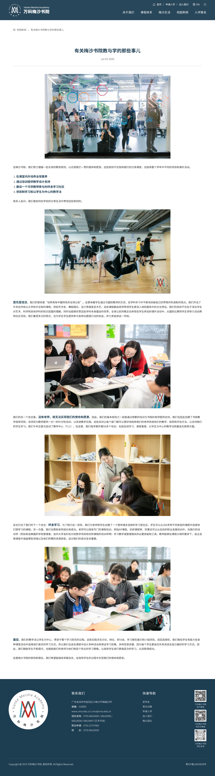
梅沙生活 (164, 12)
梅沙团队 (147, 720)
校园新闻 (182, 12)
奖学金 (146, 701)
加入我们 (184, 4)
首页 (159, 4)
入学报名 (200, 12)
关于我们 (128, 12)
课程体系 (146, 12)
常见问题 (147, 706)
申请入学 (170, 4)
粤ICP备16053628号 (196, 764)
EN (198, 4)
